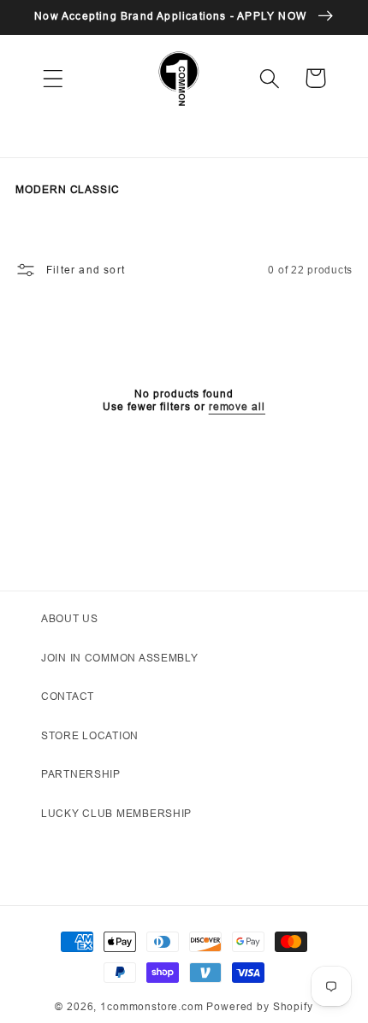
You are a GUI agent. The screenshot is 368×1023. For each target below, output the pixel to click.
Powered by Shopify (259, 1006)
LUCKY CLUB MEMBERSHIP (116, 813)
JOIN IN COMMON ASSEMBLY (120, 657)
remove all (237, 407)
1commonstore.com (151, 1006)
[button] (53, 78)
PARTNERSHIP (81, 773)
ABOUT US (69, 618)
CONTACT (67, 696)
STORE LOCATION (90, 735)
